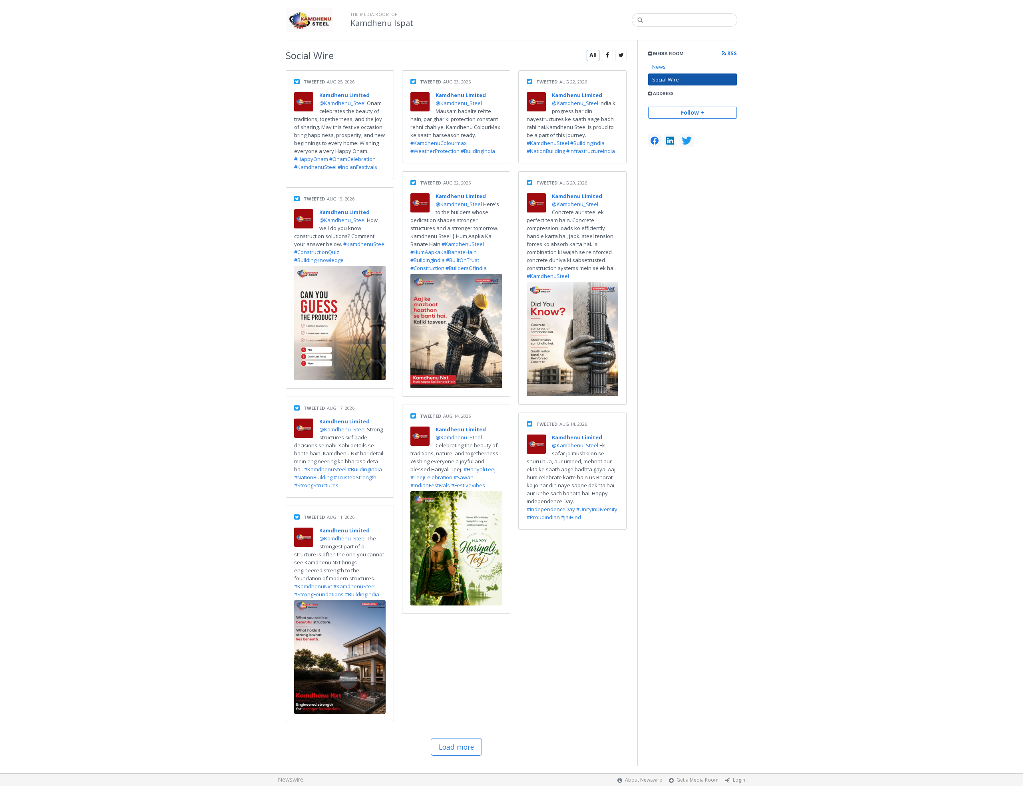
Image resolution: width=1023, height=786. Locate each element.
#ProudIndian (543, 517)
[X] (686, 140)
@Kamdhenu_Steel (343, 103)
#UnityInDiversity (596, 509)
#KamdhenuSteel (315, 167)
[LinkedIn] (670, 140)
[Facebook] (654, 140)
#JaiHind (571, 517)
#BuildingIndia (365, 469)
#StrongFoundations (319, 594)
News (659, 66)
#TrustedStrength (355, 477)
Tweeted (314, 82)
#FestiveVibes (468, 485)
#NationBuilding (313, 477)
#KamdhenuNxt (313, 586)
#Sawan (464, 477)
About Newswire (643, 779)
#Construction (427, 268)
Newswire (290, 779)
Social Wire (665, 79)
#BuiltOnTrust (462, 260)
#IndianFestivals (357, 167)
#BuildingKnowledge (319, 260)
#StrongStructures (316, 485)
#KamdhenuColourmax (438, 143)
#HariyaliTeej (480, 469)
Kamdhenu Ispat (381, 23)
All (593, 55)
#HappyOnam (311, 159)
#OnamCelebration (352, 159)
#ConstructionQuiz (316, 252)
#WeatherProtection (435, 151)
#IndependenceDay (551, 509)
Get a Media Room (697, 779)
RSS (731, 53)
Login (739, 779)
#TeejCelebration (431, 477)
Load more (456, 747)
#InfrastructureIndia (590, 151)
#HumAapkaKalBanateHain (443, 252)
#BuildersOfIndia (466, 268)
